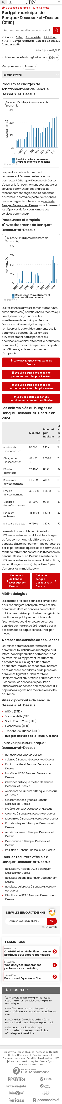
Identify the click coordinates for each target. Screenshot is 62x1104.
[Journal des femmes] (16, 1079)
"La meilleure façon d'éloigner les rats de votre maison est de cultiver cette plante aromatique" (28, 1000)
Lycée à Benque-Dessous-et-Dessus (28, 808)
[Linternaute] (16, 1086)
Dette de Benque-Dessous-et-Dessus (44, 580)
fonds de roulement (14, 552)
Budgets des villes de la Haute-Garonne (31, 735)
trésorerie (49, 552)
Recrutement (24, 1055)
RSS (57, 1058)
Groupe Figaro (47, 1061)
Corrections (14, 1061)
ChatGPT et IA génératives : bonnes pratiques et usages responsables (27, 952)
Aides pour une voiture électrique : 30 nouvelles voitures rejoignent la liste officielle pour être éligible (26, 1030)
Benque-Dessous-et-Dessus (23, 754)
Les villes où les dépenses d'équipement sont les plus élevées (31, 399)
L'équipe (30, 1052)
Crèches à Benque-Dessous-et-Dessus (30, 813)
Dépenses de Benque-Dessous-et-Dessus (17, 580)
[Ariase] (16, 1100)
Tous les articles (45, 1058)
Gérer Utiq (31, 1058)
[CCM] (45, 1079)
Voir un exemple (49, 927)
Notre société (42, 1052)
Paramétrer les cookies (14, 1058)
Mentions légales (30, 1061)
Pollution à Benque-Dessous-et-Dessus (30, 850)
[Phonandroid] (45, 1100)
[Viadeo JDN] (45, 1093)
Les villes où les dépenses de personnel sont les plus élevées (31, 375)
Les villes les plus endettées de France (33, 362)
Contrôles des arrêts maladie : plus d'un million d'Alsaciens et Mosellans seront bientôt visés (30, 1011)
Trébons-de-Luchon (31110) (22, 731)
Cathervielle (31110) (17, 726)
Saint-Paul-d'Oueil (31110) (21, 721)
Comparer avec (11, 66)
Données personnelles (43, 1055)
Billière (19, 37)
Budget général (12, 75)
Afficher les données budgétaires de (23, 57)
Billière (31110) (13, 711)
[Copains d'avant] (16, 1093)
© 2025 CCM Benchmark (31, 1064)
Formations (15, 941)
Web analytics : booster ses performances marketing (22, 965)
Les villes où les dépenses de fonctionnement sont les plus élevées (31, 387)
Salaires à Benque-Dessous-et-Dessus (29, 759)
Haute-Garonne (40, 8)
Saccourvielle (33, 37)
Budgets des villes (18, 8)
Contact (12, 1055)
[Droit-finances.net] (45, 1086)
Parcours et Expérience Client (23, 977)
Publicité (54, 1052)
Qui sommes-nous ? (14, 1052)
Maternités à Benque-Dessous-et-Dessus (31, 818)
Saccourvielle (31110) (18, 716)
